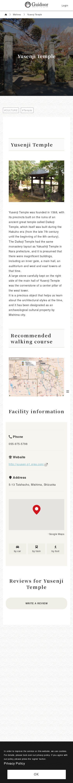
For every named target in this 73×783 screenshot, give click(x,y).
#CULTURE (11, 110)
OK (36, 774)
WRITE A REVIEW (37, 603)
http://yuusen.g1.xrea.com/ (26, 464)
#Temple (27, 110)
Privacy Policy (14, 763)
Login (65, 5)
